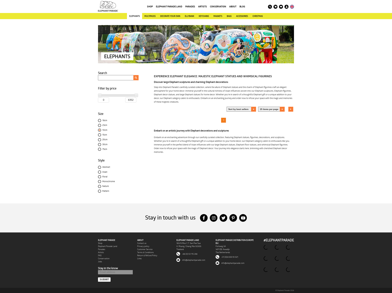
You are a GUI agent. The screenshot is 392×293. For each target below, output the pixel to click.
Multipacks (150, 16)
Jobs (100, 261)
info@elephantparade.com (193, 260)
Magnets (217, 16)
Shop (150, 6)
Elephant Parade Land (169, 6)
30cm (104, 144)
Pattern (105, 190)
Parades (190, 6)
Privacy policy (143, 246)
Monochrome (108, 181)
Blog (242, 6)
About (232, 6)
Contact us (141, 243)
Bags (229, 16)
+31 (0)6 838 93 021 (229, 257)
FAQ (100, 255)
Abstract (106, 166)
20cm (104, 139)
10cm (104, 129)
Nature (105, 186)
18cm (104, 120)
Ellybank (189, 16)
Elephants (134, 16)
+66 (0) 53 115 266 (189, 253)
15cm (104, 134)
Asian (104, 171)
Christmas (258, 16)
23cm (104, 125)
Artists (202, 6)
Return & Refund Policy (147, 255)
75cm (104, 149)
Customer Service (145, 249)
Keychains (204, 16)
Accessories (242, 16)
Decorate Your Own (170, 16)
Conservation (218, 6)
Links (139, 258)
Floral (104, 176)
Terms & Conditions (145, 252)
